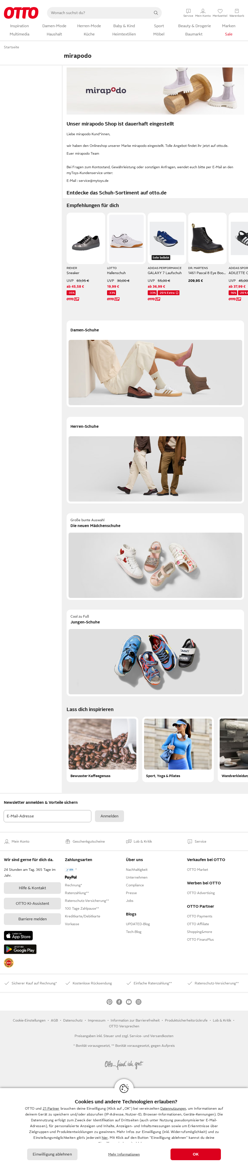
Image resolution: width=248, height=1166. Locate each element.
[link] (9, 963)
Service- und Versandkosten (151, 1036)
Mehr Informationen (124, 1154)
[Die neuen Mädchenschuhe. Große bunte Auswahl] (155, 556)
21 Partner (51, 1108)
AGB (54, 1020)
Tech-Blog (133, 932)
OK (196, 1154)
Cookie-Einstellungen (29, 1020)
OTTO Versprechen (124, 1026)
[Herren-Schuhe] (155, 460)
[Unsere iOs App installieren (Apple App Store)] (18, 935)
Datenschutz (73, 1020)
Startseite (11, 47)
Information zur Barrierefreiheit (135, 1020)
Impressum (96, 1020)
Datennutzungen (173, 1108)
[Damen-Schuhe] (155, 363)
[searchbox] (98, 13)
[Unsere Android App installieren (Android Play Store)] (20, 949)
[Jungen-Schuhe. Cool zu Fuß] (155, 653)
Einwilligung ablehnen (52, 1154)
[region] (124, 1127)
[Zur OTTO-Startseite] (21, 13)
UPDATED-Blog (138, 924)
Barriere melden (32, 919)
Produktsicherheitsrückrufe (186, 1020)
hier (105, 1138)
